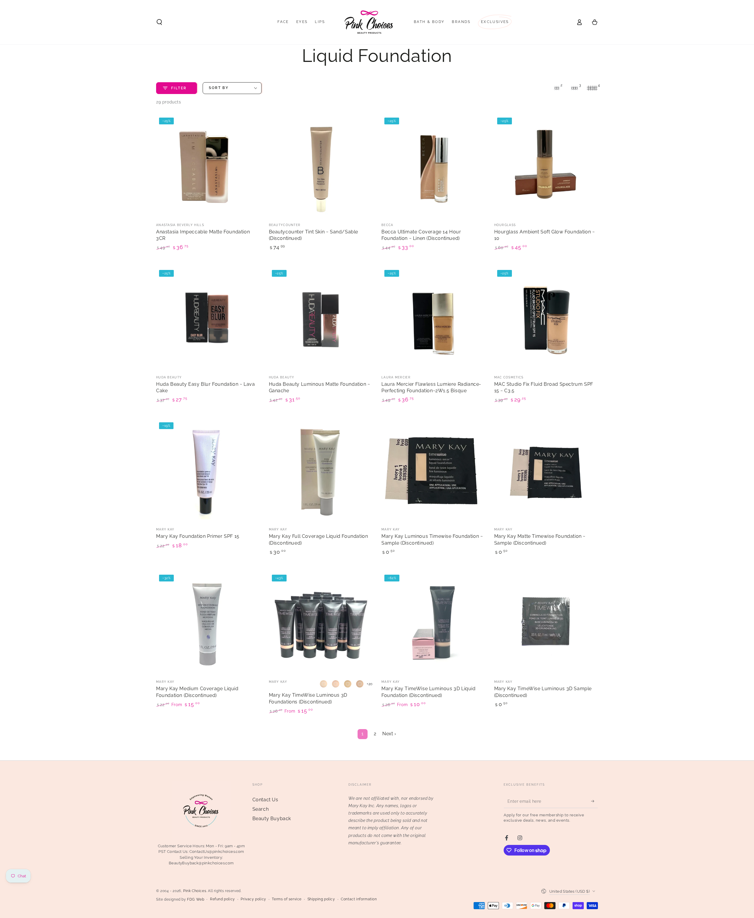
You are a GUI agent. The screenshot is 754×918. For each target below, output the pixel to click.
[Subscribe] (594, 801)
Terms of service (287, 899)
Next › (389, 733)
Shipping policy (321, 899)
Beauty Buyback (271, 818)
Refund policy (222, 899)
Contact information (359, 899)
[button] (159, 22)
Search (260, 809)
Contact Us (265, 799)
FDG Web (195, 899)
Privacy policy (253, 899)
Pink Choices (194, 891)
